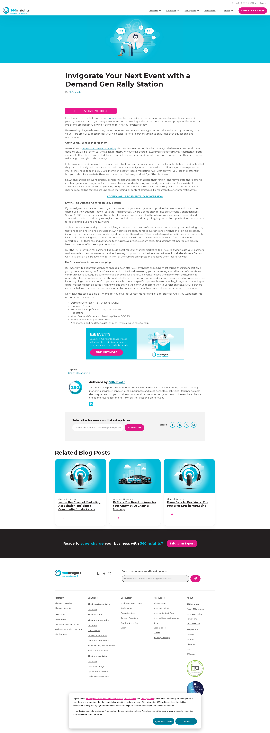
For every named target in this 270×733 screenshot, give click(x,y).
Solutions (171, 10)
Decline (186, 721)
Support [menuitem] (263, 3)
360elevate (75, 92)
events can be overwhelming (99, 148)
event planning (113, 118)
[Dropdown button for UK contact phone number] (256, 3)
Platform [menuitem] (59, 598)
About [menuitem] (190, 598)
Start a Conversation (252, 10)
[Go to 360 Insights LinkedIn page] (98, 573)
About (227, 10)
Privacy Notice (147, 698)
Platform (153, 10)
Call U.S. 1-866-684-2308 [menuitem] (243, 3)
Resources (210, 10)
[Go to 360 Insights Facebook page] (104, 573)
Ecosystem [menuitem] (126, 598)
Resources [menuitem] (159, 598)
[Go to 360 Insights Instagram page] (109, 573)
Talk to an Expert (182, 543)
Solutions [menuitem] (93, 598)
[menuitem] (64, 603)
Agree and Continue (164, 721)
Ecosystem (190, 10)
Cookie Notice (130, 698)
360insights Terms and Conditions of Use (104, 698)
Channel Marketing (79, 373)
